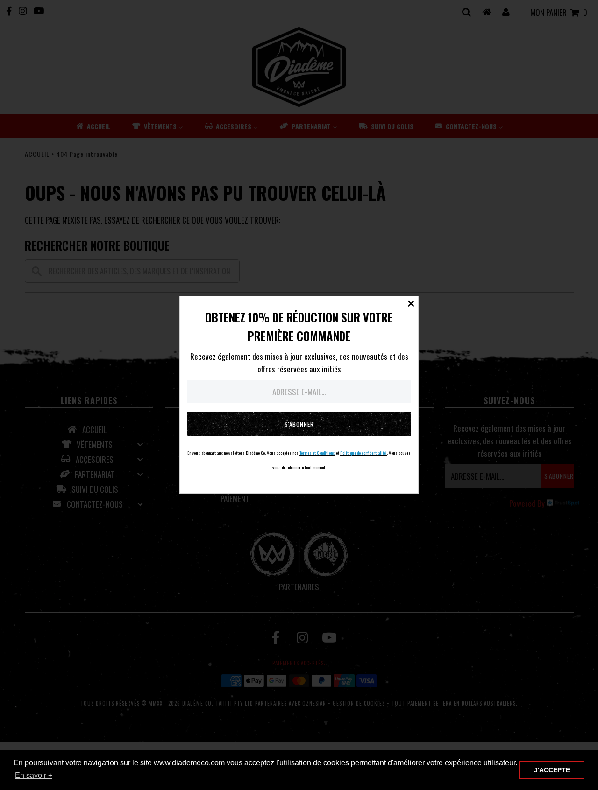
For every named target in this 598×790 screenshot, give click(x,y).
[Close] (411, 303)
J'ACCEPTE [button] (552, 770)
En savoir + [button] (33, 775)
